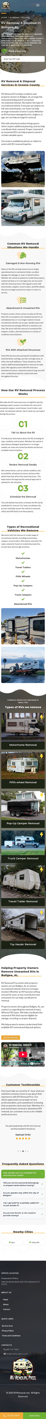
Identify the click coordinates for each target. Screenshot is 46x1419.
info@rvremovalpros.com (16, 1354)
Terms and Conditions (11, 1335)
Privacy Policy (8, 1331)
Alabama (14, 17)
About (6, 1304)
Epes (13, 1242)
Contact (6, 1309)
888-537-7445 (12, 1349)
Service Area (7, 1326)
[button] (37, 5)
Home (4, 17)
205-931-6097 (13, 1415)
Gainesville (35, 1242)
